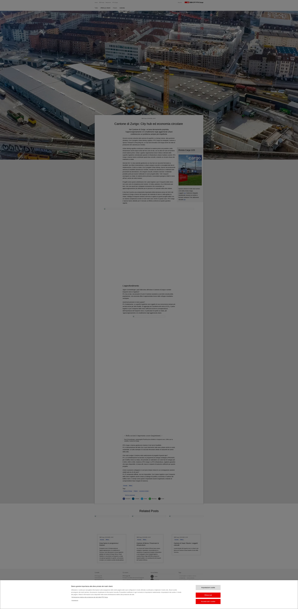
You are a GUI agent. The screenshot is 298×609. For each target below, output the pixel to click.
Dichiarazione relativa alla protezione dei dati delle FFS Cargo (90, 597)
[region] (149, 594)
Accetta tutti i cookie (208, 601)
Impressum (75, 600)
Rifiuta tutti (208, 595)
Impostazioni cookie (208, 587)
